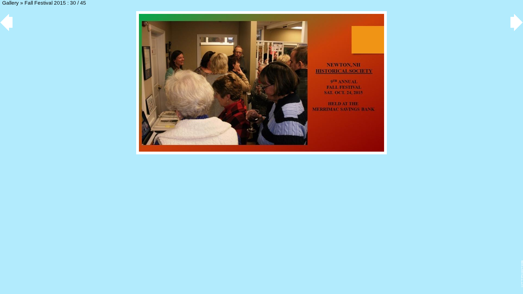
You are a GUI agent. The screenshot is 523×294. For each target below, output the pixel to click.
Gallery (10, 3)
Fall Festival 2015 (45, 3)
